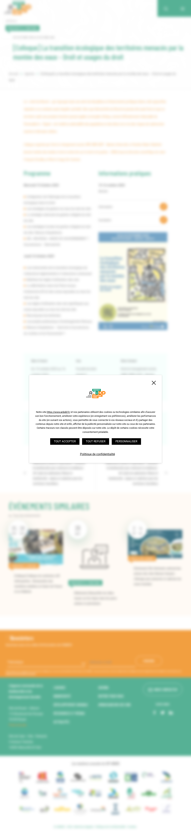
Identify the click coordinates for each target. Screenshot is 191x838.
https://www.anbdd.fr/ (58, 412)
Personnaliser (126, 441)
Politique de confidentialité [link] (97, 454)
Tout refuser (95, 441)
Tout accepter (65, 441)
